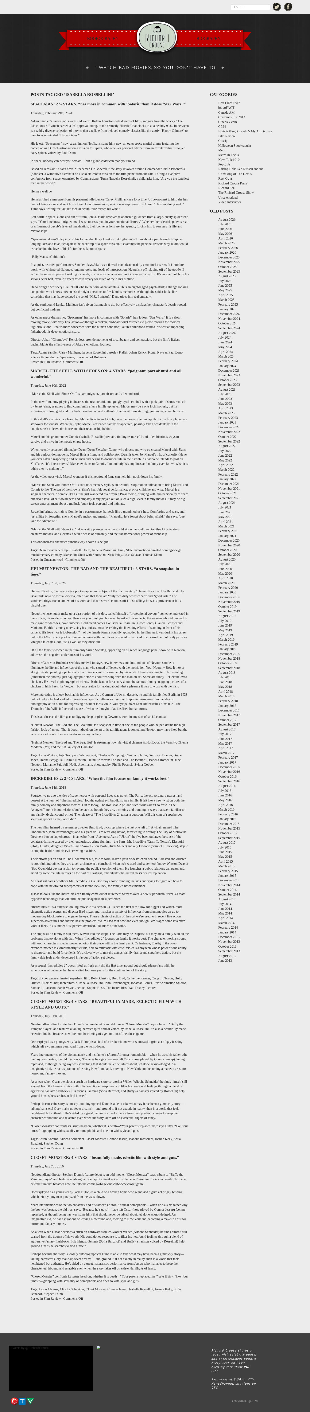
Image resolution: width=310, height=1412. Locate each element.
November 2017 (229, 715)
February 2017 (228, 757)
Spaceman (67, 357)
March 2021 (226, 526)
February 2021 (228, 531)
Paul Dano (175, 352)
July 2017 (224, 734)
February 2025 (228, 304)
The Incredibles (116, 988)
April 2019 (225, 635)
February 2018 (228, 701)
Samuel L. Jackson (43, 988)
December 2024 (229, 314)
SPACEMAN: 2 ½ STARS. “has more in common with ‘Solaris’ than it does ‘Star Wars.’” (108, 104)
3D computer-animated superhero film (64, 978)
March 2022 (226, 469)
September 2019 (229, 611)
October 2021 (227, 493)
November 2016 (229, 771)
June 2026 (225, 229)
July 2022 (224, 451)
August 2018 (227, 672)
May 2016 (225, 800)
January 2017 (227, 762)
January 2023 (227, 422)
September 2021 (229, 498)
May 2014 (225, 913)
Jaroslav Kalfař (117, 352)
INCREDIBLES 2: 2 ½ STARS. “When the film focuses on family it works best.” (100, 778)
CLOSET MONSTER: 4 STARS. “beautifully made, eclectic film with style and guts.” (105, 1157)
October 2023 (227, 380)
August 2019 (227, 616)
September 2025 (229, 271)
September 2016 (229, 781)
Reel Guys (225, 178)
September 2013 (229, 951)
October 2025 (227, 267)
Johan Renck (137, 352)
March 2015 (226, 866)
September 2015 (229, 838)
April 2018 (225, 691)
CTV (22, 1401)
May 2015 (225, 856)
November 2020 (229, 545)
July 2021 (224, 507)
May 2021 (225, 517)
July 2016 (224, 790)
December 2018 (229, 654)
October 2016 (227, 776)
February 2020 (228, 587)
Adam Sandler (47, 352)
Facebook (288, 7)
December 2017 (229, 710)
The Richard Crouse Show (236, 192)
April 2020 (225, 578)
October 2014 (227, 890)
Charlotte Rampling (111, 755)
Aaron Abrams (48, 1139)
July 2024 (224, 337)
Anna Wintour (47, 755)
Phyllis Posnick (122, 764)
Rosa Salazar (132, 555)
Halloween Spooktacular (234, 145)
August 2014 (227, 899)
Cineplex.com (227, 122)
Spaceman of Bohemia (91, 357)
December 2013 (229, 937)
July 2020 (224, 564)
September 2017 (229, 724)
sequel (81, 988)
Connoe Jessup (117, 1139)
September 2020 (229, 554)
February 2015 (228, 871)
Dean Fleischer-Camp (53, 550)
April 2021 (225, 521)
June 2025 (225, 285)
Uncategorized (53, 559)
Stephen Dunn (53, 1143)
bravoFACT (226, 107)
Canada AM (226, 112)
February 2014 (228, 927)
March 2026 (226, 243)
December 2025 (229, 257)
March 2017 (226, 753)
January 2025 (227, 309)
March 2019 (226, 639)
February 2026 (228, 248)
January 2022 (227, 479)
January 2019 (227, 649)
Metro (222, 150)
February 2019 (228, 644)
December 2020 (229, 540)
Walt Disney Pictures (142, 988)
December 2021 (229, 483)
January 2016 (227, 819)
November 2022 (229, 432)
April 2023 (225, 408)
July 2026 (224, 224)
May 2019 (225, 630)
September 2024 (229, 328)
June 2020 (225, 569)
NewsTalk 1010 (229, 159)
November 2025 (229, 262)
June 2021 (225, 512)
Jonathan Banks (141, 983)
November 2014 (229, 885)
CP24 (222, 126)
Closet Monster (96, 1139)
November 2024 (229, 318)
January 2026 (227, 252)
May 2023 (225, 403)
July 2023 (224, 394)
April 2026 (225, 238)
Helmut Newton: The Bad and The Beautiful (117, 760)
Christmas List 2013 (231, 117)
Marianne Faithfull (55, 764)
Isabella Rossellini (94, 352)
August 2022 (227, 446)
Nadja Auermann (80, 764)
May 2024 (225, 347)
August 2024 (227, 333)
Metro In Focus (228, 155)
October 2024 (227, 323)
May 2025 (225, 290)
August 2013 (227, 956)
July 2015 (224, 847)
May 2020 (225, 573)
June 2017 (225, 739)
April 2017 (225, 748)
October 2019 (227, 606)
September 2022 (229, 441)
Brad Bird (118, 978)
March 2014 (226, 923)
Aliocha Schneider (71, 1139)
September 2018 (229, 668)
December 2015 (229, 824)
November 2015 (229, 828)
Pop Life (224, 164)
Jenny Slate (125, 550)
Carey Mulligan (69, 352)
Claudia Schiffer (136, 755)
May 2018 (225, 687)
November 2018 (229, 658)
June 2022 (225, 455)
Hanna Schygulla (51, 760)
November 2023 (229, 375)
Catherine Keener (138, 978)
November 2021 (229, 488)
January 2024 (227, 366)
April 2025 (225, 295)
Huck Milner (49, 983)
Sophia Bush (95, 988)
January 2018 (227, 705)
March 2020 (226, 583)
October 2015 (227, 833)
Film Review (52, 362)
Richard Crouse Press (232, 183)
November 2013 (229, 941)
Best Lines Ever (229, 103)
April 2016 (225, 805)
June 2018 (225, 682)
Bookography (103, 38)
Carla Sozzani (86, 755)
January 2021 (227, 536)
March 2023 (226, 413)
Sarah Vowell (66, 988)
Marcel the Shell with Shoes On (84, 555)
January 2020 (227, 592)
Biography (209, 38)
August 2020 (227, 559)
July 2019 (224, 621)
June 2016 (225, 795)
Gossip (223, 141)
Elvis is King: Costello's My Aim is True (245, 131)
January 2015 (227, 875)
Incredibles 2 (68, 983)
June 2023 (225, 399)
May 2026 (225, 233)
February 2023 (228, 418)
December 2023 (229, 370)
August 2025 (227, 276)
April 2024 (225, 352)
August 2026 (227, 219)
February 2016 (228, 814)
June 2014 (225, 908)
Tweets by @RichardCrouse (30, 1348)
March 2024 (226, 356)
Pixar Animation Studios (170, 983)
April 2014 (225, 918)
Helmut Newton (75, 760)
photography (102, 764)
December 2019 (229, 597)
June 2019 (225, 625)
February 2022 (228, 474)
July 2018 (224, 677)
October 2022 (227, 436)
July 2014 (224, 904)
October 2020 (227, 550)
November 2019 (229, 602)
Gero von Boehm (160, 755)
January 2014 (227, 932)
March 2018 (226, 696)
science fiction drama (45, 357)
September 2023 (229, 384)
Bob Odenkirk (100, 978)
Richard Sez (226, 188)
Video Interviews (229, 202)
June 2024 (225, 342)
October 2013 (227, 946)
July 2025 (224, 281)
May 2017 (225, 743)
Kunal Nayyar (157, 352)
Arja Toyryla (67, 755)
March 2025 (226, 299)
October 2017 (227, 720)
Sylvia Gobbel (144, 764)
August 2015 (227, 842)
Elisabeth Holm (79, 550)
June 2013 (225, 960)
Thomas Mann (152, 555)
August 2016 (227, 786)
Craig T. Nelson (162, 978)
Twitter (277, 7)
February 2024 (228, 361)
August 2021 (227, 502)
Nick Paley (114, 555)
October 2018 (227, 663)
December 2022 (229, 427)
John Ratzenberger (116, 983)
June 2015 (225, 852)
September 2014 (229, 894)
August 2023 (227, 389)
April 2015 (225, 861)
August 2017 (227, 729)
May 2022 (225, 460)
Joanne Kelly (163, 1139)
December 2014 (229, 880)
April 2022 (225, 465)
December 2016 (229, 767)
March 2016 (226, 809)
